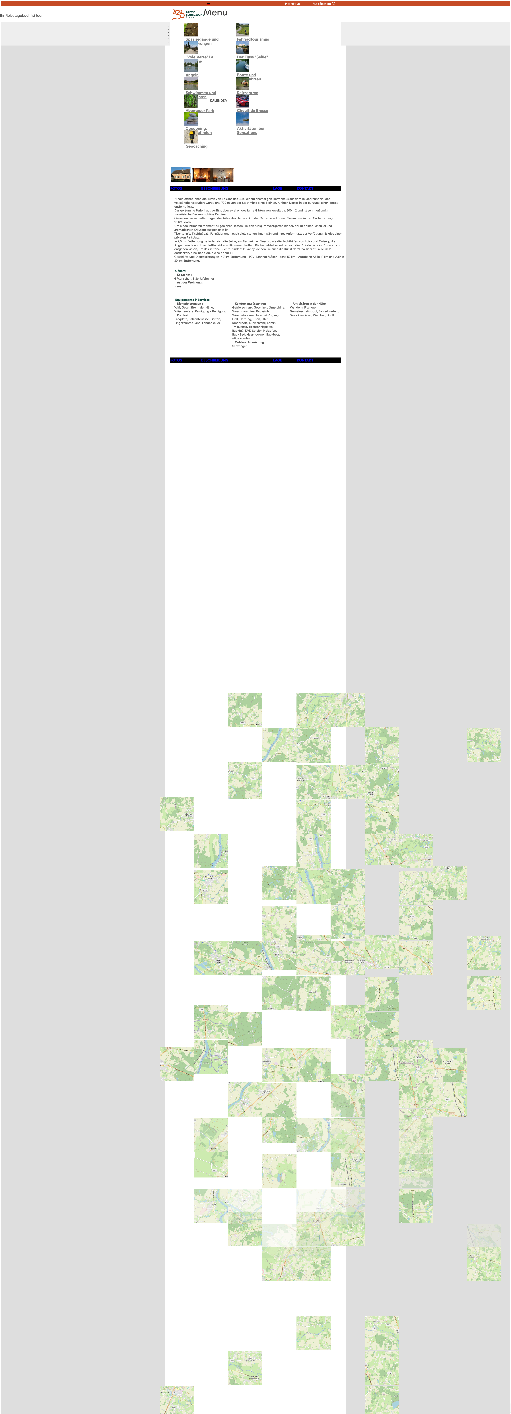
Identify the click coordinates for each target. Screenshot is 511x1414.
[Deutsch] (214, 3)
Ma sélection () (324, 4)
